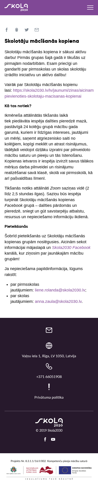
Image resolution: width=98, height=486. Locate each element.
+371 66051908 (49, 376)
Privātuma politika (49, 397)
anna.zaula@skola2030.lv (58, 301)
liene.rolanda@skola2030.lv (60, 290)
